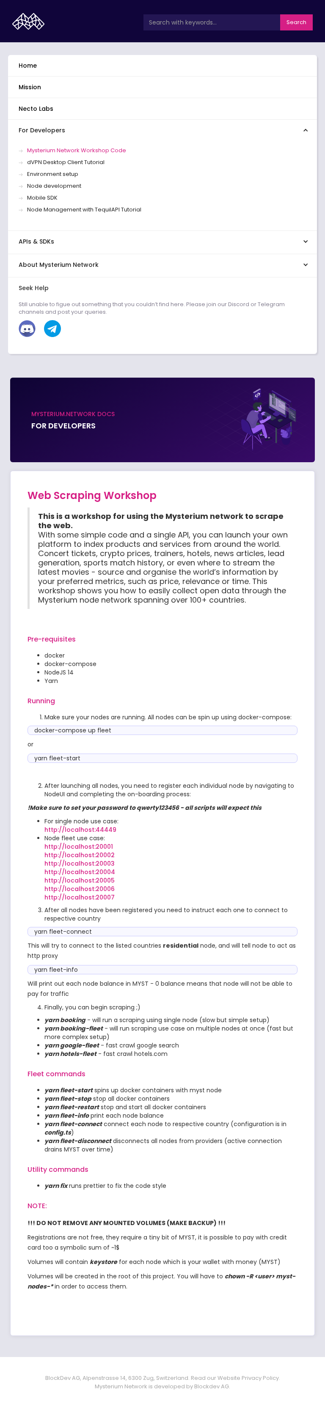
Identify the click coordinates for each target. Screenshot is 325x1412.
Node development (54, 186)
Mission (30, 87)
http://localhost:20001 (78, 846)
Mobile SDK (42, 198)
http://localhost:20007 (79, 897)
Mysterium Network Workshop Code (76, 150)
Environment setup (52, 174)
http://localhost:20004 (79, 872)
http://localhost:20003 (79, 863)
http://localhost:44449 (80, 829)
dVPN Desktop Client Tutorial (66, 162)
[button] (162, 129)
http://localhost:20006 (79, 889)
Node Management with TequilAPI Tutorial (84, 210)
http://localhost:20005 (79, 880)
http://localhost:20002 (79, 855)
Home (28, 65)
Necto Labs (36, 108)
